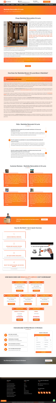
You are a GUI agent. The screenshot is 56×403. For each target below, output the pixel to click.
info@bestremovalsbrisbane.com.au (24, 2)
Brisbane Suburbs (26, 392)
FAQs (17, 4)
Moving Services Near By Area (28, 393)
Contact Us (26, 4)
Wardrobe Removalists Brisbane (11, 392)
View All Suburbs (48, 360)
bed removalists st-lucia (42, 36)
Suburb (7, 11)
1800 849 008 (41, 385)
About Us (8, 4)
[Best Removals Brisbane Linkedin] (44, 393)
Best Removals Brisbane (32, 30)
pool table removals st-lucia (33, 36)
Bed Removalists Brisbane (10, 393)
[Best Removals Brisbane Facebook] (39, 393)
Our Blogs (21, 4)
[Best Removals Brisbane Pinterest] (47, 393)
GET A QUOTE (44, 352)
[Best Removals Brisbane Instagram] (41, 393)
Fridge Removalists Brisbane (10, 396)
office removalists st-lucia (39, 35)
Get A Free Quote (46, 1)
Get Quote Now (44, 219)
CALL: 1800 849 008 (50, 4)
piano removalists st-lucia (48, 35)
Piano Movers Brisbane (10, 389)
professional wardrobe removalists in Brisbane (13, 79)
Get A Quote (3, 400)
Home (4, 4)
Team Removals (36, 402)
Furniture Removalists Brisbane (11, 385)
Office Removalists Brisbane (10, 386)
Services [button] (12, 4)
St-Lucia (10, 11)
